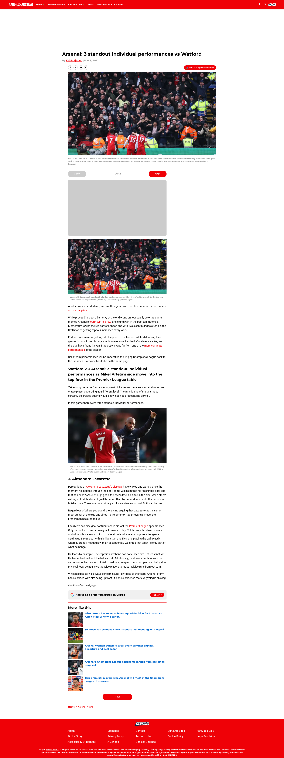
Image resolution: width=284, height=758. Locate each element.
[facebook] (259, 4)
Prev (77, 174)
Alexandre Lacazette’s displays (104, 486)
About (91, 4)
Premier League (138, 526)
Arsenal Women (56, 4)
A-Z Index (113, 741)
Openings (113, 730)
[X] (265, 4)
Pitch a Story (75, 736)
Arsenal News (85, 706)
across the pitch (77, 310)
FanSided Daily (205, 730)
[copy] (86, 67)
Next (157, 174)
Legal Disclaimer (206, 736)
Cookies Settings (146, 741)
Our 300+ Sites (176, 730)
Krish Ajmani (74, 60)
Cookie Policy (175, 736)
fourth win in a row (100, 321)
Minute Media (52, 750)
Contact (140, 730)
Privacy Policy (115, 736)
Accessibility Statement (82, 741)
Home (71, 706)
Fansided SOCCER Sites (110, 4)
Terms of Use (143, 736)
